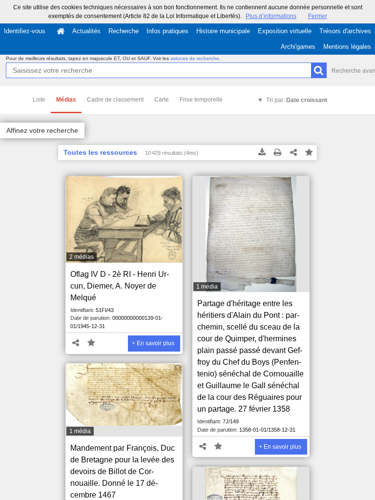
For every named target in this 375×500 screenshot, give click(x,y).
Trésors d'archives (345, 31)
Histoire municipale (223, 31)
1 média (207, 286)
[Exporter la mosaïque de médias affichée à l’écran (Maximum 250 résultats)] (262, 153)
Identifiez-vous (24, 31)
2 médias (81, 256)
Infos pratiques (167, 31)
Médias (66, 99)
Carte (161, 99)
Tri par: (296, 100)
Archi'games (298, 46)
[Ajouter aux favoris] (309, 153)
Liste (39, 99)
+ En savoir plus (153, 343)
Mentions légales (347, 46)
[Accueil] (60, 31)
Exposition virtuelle (285, 31)
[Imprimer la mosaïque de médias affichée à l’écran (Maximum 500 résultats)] (278, 153)
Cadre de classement (115, 99)
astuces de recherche (194, 58)
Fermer (317, 16)
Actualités (86, 31)
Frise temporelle (201, 99)
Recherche (123, 31)
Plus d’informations (271, 16)
